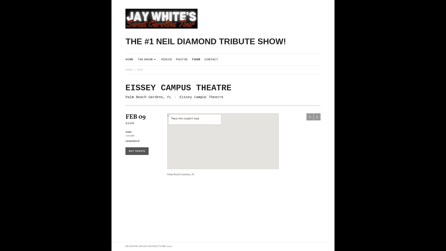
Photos (182, 59)
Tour (196, 59)
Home (129, 59)
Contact (211, 59)
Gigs (140, 70)
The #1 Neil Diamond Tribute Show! (205, 41)
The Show (147, 59)
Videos (166, 59)
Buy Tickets (137, 151)
